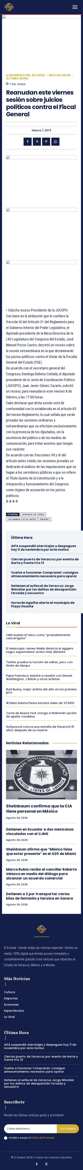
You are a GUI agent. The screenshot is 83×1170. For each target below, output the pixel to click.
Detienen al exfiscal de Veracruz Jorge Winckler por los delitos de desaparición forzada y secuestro (43, 589)
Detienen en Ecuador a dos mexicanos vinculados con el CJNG (40, 831)
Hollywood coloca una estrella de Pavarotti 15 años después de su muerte (40, 728)
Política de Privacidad (42, 1137)
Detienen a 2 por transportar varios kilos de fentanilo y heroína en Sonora (39, 896)
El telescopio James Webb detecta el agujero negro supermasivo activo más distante (39, 650)
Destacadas (60, 75)
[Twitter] (37, 142)
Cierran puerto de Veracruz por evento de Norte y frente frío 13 (45, 561)
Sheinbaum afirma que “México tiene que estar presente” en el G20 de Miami (41, 851)
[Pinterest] (46, 142)
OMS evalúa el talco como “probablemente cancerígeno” (38, 636)
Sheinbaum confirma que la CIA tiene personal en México (39, 808)
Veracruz (45, 519)
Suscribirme (68, 1128)
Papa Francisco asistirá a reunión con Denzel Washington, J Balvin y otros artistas (39, 677)
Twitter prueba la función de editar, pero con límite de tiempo (39, 664)
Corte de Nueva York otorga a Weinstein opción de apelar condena (41, 714)
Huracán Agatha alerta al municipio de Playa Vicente (43, 604)
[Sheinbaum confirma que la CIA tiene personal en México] (41, 774)
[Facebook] (28, 142)
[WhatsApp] (55, 142)
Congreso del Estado (25, 75)
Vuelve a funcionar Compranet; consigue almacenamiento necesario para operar (44, 574)
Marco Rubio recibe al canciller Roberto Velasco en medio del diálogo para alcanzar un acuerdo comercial (41, 874)
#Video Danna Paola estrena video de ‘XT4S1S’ (40, 703)
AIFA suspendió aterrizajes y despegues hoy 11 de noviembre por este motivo (43, 548)
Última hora (17, 78)
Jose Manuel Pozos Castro (21, 519)
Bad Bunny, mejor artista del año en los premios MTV (41, 691)
